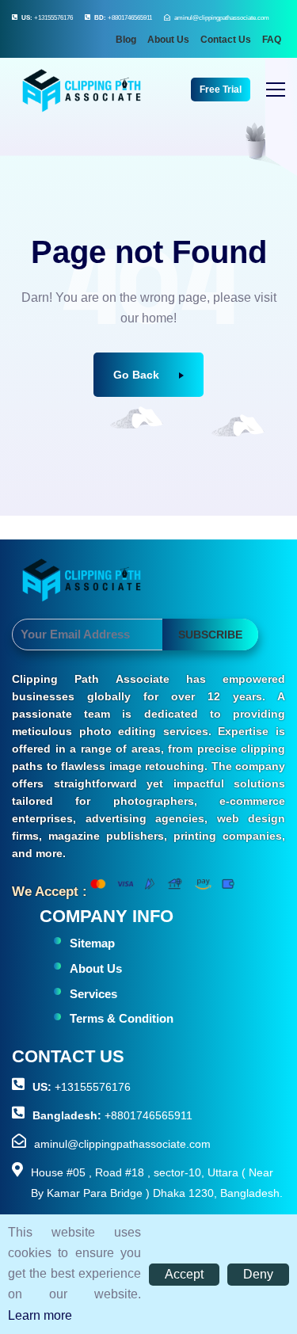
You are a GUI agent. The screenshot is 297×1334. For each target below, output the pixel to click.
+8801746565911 (123, 17)
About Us (168, 39)
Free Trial (221, 89)
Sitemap (92, 943)
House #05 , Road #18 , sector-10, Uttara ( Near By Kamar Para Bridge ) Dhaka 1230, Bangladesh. (157, 1182)
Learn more (40, 1315)
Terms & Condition (121, 1018)
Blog (126, 39)
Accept (184, 1274)
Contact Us (225, 39)
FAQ (271, 39)
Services (93, 993)
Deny (258, 1274)
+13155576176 (47, 17)
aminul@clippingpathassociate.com (221, 17)
